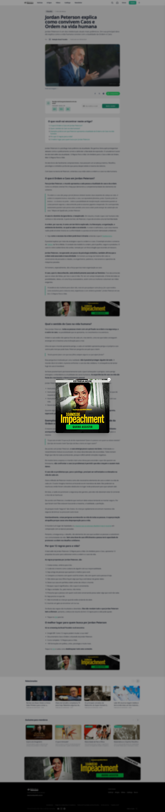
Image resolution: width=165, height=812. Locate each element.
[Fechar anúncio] (109, 379)
